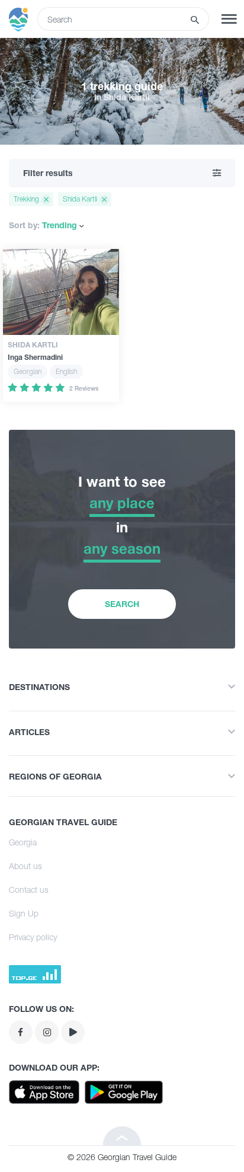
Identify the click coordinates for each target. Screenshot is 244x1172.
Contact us (29, 889)
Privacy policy (33, 937)
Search (122, 604)
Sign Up (23, 913)
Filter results (48, 173)
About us (25, 866)
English (66, 371)
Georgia (23, 842)
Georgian (27, 371)
